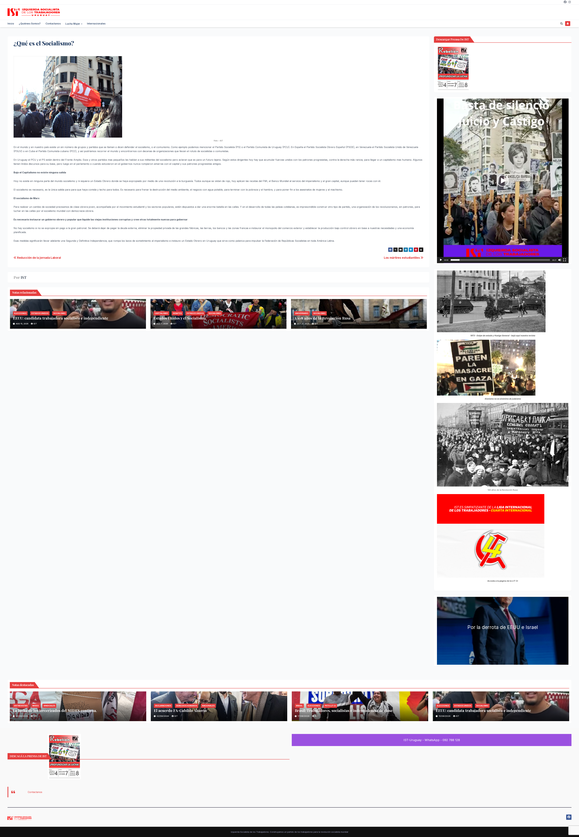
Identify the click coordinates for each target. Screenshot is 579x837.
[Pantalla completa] (564, 259)
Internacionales (96, 23)
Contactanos (53, 23)
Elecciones (20, 313)
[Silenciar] (559, 259)
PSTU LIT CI (330, 706)
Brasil (299, 706)
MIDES (35, 706)
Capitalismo (161, 313)
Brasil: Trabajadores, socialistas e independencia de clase (343, 710)
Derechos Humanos (186, 706)
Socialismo (59, 313)
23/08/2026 (22, 716)
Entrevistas (20, 706)
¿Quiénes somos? (30, 23)
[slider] (500, 260)
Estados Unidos (39, 313)
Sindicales (49, 706)
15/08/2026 (445, 716)
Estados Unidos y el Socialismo (179, 318)
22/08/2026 (163, 716)
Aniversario (301, 313)
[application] (503, 181)
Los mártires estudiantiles (402, 257)
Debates (177, 313)
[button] (561, 23)
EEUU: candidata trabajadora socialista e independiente (60, 318)
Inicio (11, 23)
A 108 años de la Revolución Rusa (322, 318)
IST (24, 277)
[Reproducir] (440, 259)
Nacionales (208, 706)
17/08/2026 (304, 716)
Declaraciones (163, 706)
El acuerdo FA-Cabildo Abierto (180, 710)
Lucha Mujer (73, 23)
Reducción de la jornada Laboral (38, 257)
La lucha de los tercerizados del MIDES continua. (55, 710)
